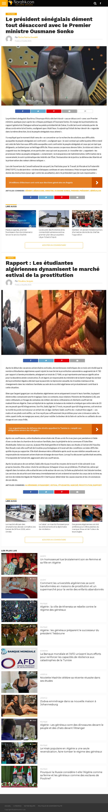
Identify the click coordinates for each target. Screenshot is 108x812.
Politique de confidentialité (50, 806)
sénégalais (95, 191)
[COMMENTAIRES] (85, 110)
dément (29, 191)
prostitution (85, 485)
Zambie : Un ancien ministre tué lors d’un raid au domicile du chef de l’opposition (87, 232)
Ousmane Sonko (62, 191)
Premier (75, 191)
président (84, 191)
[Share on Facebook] (22, 110)
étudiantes (64, 485)
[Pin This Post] (53, 110)
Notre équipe (29, 806)
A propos (17, 806)
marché (74, 485)
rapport (97, 485)
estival (54, 485)
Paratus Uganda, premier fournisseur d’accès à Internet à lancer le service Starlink (19, 232)
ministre (49, 191)
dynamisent (44, 485)
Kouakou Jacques (25, 281)
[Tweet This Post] (38, 110)
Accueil (8, 806)
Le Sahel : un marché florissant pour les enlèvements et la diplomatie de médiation (54, 526)
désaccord (38, 191)
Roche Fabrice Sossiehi (28, 37)
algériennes (31, 485)
